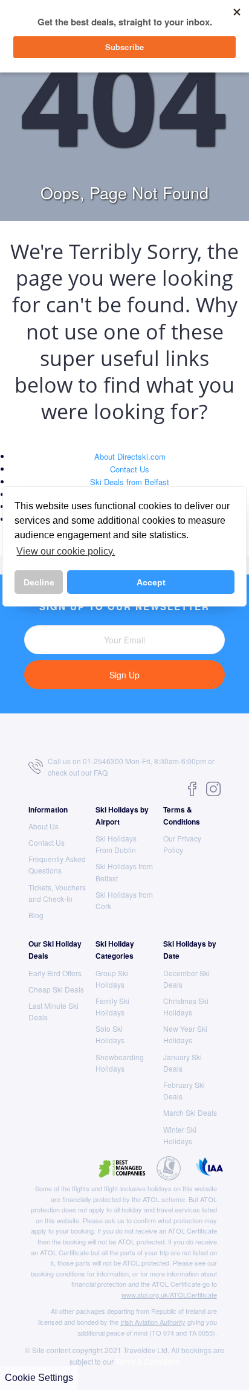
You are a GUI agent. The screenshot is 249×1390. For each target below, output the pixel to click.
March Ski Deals (190, 1112)
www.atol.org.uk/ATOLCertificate (169, 1294)
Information (48, 809)
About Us (43, 826)
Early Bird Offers (55, 973)
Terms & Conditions (147, 1361)
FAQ (101, 772)
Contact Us (129, 469)
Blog (36, 915)
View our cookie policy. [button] (65, 551)
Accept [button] (151, 582)
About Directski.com (130, 456)
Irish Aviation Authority (153, 1322)
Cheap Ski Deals (56, 989)
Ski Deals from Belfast (129, 481)
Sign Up (124, 675)
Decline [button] (39, 582)
